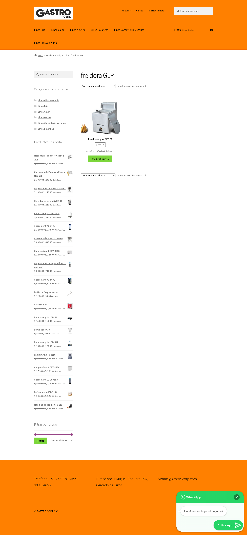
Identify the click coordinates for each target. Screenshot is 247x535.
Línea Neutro (77, 29)
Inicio (40, 55)
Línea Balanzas (99, 29)
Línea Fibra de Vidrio (45, 42)
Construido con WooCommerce (52, 515)
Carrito (139, 10)
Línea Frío (39, 29)
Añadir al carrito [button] (100, 158)
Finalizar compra (156, 10)
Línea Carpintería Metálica (129, 29)
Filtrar (40, 440)
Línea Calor (57, 29)
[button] (237, 497)
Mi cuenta (127, 10)
